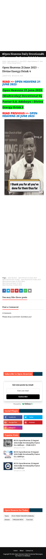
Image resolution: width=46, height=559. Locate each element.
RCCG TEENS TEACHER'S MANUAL (23, 516)
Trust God (29, 520)
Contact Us (29, 551)
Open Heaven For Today (11, 279)
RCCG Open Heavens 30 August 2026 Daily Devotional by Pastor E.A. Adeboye (27, 454)
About (21, 551)
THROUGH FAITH (18, 520)
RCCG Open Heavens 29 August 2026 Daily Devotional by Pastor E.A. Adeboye (27, 465)
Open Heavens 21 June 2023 (16, 61)
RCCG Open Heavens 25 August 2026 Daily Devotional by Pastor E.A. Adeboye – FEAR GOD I (27, 443)
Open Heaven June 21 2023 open (13, 281)
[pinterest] (33, 422)
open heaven (12, 278)
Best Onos (7, 76)
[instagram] (13, 428)
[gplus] (13, 422)
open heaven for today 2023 (31, 279)
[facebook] (13, 417)
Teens (7, 516)
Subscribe (23, 397)
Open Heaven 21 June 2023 (27, 278)
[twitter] (33, 417)
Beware (7, 520)
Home (4, 61)
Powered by (17, 404)
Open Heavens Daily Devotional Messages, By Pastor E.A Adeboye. (29, 555)
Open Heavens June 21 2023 (12, 283)
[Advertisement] (23, 25)
